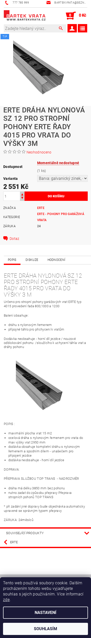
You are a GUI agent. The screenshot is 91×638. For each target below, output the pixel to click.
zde (6, 599)
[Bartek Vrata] (25, 15)
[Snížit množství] (22, 198)
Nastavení (45, 612)
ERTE (40, 208)
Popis (12, 260)
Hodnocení (56, 260)
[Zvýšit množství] (22, 193)
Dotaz (14, 239)
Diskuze (32, 260)
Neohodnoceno (39, 152)
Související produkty (25, 533)
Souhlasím (45, 628)
